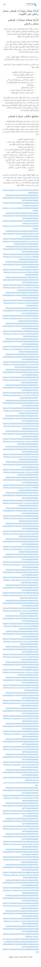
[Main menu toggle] (4, 4)
